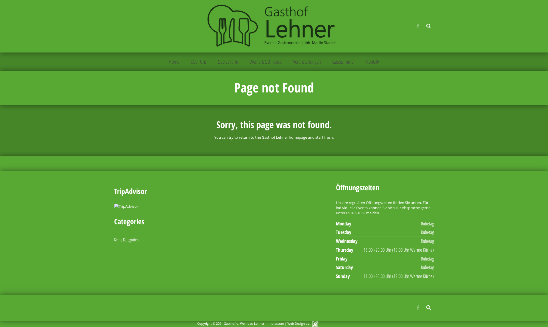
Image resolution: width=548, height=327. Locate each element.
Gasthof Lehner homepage (284, 137)
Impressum (276, 323)
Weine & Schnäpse (265, 61)
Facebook (418, 26)
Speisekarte (228, 61)
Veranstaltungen (307, 61)
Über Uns (199, 61)
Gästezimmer (343, 61)
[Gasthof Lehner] (273, 25)
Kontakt (372, 61)
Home (174, 61)
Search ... (429, 26)
